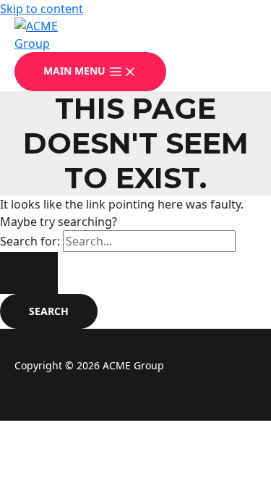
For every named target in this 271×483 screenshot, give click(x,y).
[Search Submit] (29, 273)
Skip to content (41, 9)
